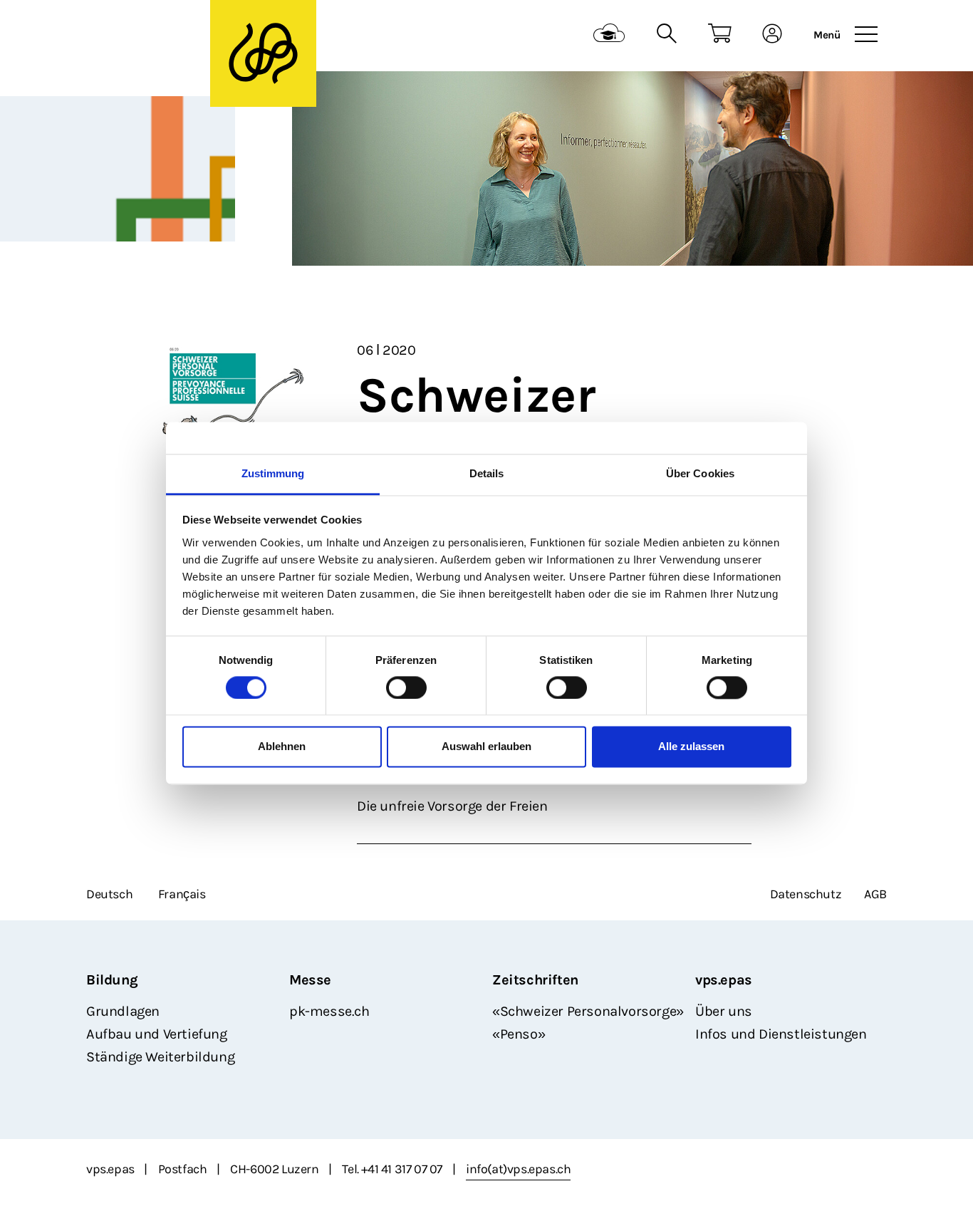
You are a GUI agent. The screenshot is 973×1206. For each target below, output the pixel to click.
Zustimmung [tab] (273, 473)
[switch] (406, 687)
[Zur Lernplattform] (609, 35)
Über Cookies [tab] (700, 473)
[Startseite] (174, 36)
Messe (310, 980)
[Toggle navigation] (866, 35)
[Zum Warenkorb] (720, 35)
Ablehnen (282, 747)
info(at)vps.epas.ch (518, 1169)
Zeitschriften (535, 980)
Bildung (111, 980)
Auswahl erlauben (486, 747)
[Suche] (666, 35)
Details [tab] (486, 473)
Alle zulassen (691, 747)
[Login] (772, 35)
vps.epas (723, 980)
